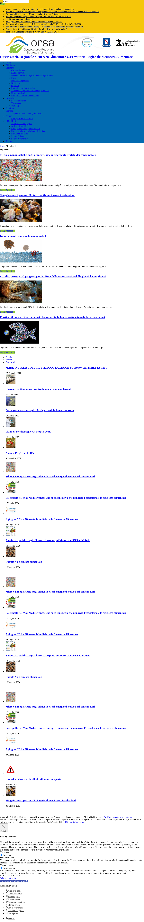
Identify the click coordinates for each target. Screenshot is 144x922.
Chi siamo (10, 65)
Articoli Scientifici (19, 126)
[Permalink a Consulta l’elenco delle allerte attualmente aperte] (10, 774)
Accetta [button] (55, 822)
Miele (13, 78)
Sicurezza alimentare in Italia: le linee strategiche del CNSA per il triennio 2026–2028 (43, 24)
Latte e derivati (17, 73)
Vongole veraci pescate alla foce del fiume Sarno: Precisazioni (37, 195)
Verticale (15, 106)
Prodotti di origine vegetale (23, 88)
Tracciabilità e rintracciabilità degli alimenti (30, 90)
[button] (14, 881)
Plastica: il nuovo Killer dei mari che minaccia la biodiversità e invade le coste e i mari (52, 317)
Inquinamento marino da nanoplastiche (24, 235)
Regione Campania (19, 133)
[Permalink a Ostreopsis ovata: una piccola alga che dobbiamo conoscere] (10, 405)
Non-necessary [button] (6, 865)
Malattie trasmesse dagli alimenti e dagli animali (32, 75)
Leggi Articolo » (7, 190)
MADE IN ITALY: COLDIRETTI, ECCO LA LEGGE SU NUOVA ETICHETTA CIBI (56, 367)
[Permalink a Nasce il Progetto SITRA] (10, 447)
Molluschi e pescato (20, 80)
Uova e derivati (18, 93)
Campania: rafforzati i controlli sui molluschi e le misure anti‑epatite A (37, 29)
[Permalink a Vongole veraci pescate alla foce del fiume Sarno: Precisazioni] (21, 221)
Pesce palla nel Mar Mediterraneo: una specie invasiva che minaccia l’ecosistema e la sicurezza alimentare (52, 11)
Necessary (8, 855)
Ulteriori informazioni (74, 822)
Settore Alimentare (19, 136)
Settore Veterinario (19, 139)
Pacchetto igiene (18, 101)
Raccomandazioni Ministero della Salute (29, 131)
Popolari (9, 357)
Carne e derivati (18, 70)
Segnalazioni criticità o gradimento (26, 113)
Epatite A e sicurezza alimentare (20, 19)
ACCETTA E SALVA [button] (10, 875)
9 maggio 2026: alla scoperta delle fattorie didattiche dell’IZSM (34, 21)
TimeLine (10, 108)
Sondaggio (10, 141)
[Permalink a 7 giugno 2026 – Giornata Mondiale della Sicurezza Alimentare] (10, 513)
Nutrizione (16, 83)
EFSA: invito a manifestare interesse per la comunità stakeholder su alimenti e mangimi (44, 26)
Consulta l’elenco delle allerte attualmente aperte (33, 779)
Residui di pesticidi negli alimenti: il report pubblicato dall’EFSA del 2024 (38, 16)
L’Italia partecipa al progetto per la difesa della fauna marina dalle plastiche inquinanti (53, 276)
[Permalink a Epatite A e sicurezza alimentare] (10, 556)
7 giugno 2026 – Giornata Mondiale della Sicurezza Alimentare (34, 14)
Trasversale (16, 103)
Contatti (9, 111)
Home (8, 63)
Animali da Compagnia (21, 123)
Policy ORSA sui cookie (22, 118)
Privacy (9, 116)
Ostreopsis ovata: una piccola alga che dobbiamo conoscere (40, 410)
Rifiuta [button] (61, 822)
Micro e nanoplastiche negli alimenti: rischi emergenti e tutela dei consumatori (40, 9)
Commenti (10, 362)
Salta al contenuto (8, 878)
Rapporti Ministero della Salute (25, 95)
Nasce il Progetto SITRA (20, 452)
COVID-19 (11, 121)
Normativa (10, 98)
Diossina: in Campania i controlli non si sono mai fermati (38, 388)
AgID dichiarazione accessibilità (118, 817)
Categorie (10, 68)
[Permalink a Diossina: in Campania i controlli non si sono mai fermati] (10, 383)
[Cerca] (1, 2)
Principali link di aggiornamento (25, 128)
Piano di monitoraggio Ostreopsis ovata (28, 431)
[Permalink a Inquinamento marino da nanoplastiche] (21, 262)
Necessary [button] (4, 852)
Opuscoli (15, 85)
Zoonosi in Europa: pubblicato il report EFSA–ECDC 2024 (32, 32)
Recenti (9, 359)
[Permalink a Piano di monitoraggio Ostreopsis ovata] (10, 426)
